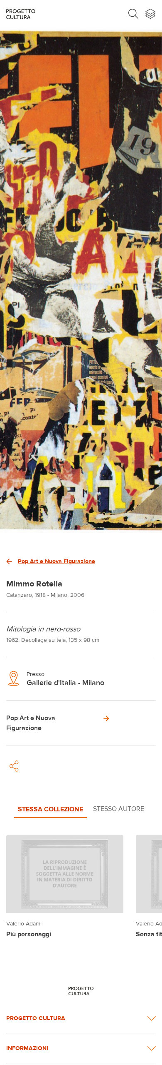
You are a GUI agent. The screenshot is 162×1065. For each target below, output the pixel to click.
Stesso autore (118, 808)
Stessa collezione (50, 809)
